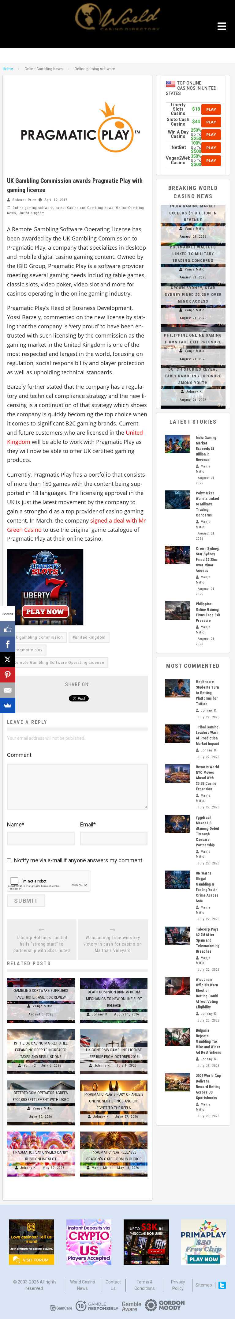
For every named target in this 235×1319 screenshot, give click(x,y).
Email (88, 824)
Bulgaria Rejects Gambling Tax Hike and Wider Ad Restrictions (208, 1041)
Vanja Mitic (42, 1006)
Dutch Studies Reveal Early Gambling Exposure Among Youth (193, 376)
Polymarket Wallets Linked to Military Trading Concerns (193, 254)
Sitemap (204, 1285)
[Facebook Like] (7, 629)
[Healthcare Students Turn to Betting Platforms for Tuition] (177, 688)
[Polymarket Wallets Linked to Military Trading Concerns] (177, 499)
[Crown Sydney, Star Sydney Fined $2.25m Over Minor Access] (177, 555)
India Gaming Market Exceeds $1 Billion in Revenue (193, 213)
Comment (19, 755)
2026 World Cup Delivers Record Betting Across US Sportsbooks (208, 1087)
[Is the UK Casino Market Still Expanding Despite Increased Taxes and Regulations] (41, 1029)
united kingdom (90, 637)
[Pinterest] (7, 674)
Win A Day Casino (178, 134)
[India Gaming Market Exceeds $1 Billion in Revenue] (177, 444)
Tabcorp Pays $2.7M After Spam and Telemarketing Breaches (207, 940)
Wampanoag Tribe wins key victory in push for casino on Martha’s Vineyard (113, 944)
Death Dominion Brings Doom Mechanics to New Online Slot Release (114, 999)
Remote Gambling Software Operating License (58, 662)
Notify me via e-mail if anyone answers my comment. (79, 860)
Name (15, 824)
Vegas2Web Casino (178, 160)
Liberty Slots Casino (178, 109)
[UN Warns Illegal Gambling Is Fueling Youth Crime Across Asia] (177, 880)
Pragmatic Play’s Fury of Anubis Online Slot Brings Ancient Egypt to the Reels (114, 1101)
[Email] (7, 690)
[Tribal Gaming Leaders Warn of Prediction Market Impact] (177, 733)
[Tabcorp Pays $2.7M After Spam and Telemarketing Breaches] (177, 936)
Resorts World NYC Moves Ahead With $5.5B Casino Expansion (207, 778)
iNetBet (178, 147)
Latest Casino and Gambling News (84, 208)
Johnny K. (100, 1014)
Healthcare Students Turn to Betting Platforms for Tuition (207, 693)
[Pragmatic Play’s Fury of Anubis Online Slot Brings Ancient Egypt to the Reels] (114, 1080)
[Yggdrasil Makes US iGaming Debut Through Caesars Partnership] (177, 824)
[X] (7, 659)
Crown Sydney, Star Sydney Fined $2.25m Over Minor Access (193, 294)
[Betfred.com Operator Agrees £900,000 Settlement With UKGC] (41, 1080)
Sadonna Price (24, 200)
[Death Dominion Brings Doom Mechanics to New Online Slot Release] (114, 978)
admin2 (30, 1066)
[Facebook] (7, 644)
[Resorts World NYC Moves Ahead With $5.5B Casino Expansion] (177, 773)
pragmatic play (28, 650)
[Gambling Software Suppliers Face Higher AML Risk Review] (41, 978)
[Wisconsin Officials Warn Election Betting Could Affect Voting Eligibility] (177, 986)
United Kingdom (32, 213)
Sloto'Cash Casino (178, 122)
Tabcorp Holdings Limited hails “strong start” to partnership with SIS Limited (41, 944)
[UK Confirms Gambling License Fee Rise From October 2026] (114, 1029)
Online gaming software (33, 208)
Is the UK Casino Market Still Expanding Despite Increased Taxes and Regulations (41, 1050)
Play (211, 109)
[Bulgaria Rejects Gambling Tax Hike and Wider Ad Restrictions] (177, 1037)
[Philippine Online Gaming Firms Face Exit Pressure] (193, 327)
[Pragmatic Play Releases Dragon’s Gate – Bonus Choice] (114, 1131)
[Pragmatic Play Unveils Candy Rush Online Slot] (41, 1131)
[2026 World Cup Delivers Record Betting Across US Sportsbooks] (177, 1082)
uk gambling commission (38, 637)
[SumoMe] (7, 705)
